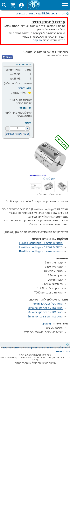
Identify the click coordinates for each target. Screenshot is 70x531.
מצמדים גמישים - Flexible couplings (41, 242)
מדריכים (51, 347)
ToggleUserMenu (21, 5)
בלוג (60, 347)
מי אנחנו (17, 347)
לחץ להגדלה (55, 177)
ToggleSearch (4, 5)
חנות (62, 13)
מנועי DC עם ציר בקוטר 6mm (45, 312)
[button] (61, 191)
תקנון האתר (30, 347)
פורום (42, 347)
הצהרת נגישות (62, 351)
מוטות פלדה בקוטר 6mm (48, 303)
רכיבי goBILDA (47, 13)
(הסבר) (21, 88)
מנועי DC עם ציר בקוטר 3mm (45, 307)
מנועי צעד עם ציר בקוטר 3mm (45, 316)
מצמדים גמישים (25, 13)
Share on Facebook (7, 57)
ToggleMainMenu (65, 5)
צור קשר (37, 40)
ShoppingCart (12, 5)
